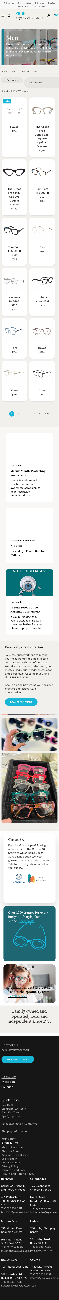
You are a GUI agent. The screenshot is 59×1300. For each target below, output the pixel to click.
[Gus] (42, 230)
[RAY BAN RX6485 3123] (14, 280)
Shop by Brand (11, 1151)
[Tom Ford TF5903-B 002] (14, 230)
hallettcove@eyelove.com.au (18, 1285)
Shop (14, 71)
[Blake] (14, 373)
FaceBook (8, 1081)
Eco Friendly (9, 1158)
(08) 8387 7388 (13, 1281)
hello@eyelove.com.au (15, 1049)
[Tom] (14, 331)
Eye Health (16, 465)
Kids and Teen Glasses (15, 1155)
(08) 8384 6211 (42, 1208)
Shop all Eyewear (12, 1147)
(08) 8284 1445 (13, 1247)
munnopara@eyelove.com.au (19, 1250)
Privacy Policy (10, 1166)
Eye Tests (7, 1104)
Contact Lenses (11, 1162)
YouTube (7, 1087)
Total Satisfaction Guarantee (19, 1123)
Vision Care (29, 540)
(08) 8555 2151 (42, 1274)
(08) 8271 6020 (42, 1246)
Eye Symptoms (11, 1116)
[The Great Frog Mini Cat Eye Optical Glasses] (14, 172)
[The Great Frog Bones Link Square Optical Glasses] (42, 110)
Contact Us (10, 1045)
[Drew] (42, 373)
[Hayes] (14, 110)
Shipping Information (15, 1131)
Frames (25, 71)
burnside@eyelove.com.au (17, 1211)
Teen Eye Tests (11, 1112)
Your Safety (9, 1138)
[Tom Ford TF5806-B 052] (42, 172)
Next (47, 414)
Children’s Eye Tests (14, 1108)
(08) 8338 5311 (13, 1208)
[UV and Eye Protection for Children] (29, 521)
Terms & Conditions (14, 1170)
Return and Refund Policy (18, 1173)
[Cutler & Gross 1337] (42, 280)
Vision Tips (16, 546)
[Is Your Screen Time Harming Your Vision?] (29, 582)
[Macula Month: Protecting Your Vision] (29, 446)
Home (5, 71)
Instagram (9, 1076)
